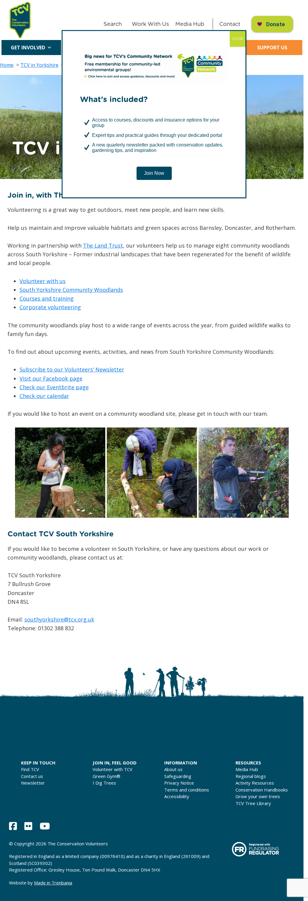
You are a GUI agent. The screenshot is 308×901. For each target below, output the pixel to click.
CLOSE (237, 38)
